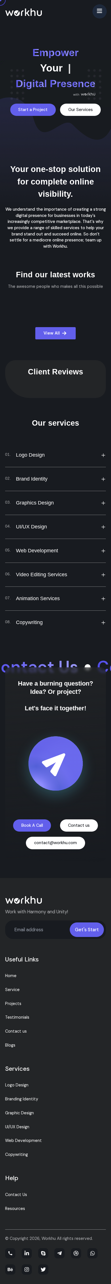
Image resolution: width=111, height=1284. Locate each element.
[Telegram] (59, 1253)
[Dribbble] (76, 1253)
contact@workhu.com (55, 842)
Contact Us (16, 1194)
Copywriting (16, 1154)
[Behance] (10, 1269)
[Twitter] (43, 1269)
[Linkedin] (27, 1253)
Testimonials (17, 1017)
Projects (13, 1003)
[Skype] (43, 1253)
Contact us (79, 825)
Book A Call (32, 825)
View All (52, 333)
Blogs (10, 1045)
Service (12, 989)
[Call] (10, 1253)
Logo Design (16, 1085)
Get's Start (87, 930)
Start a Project (33, 109)
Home (11, 975)
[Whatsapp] (92, 1253)
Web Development (23, 1140)
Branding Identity (21, 1099)
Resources (15, 1208)
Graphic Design (19, 1112)
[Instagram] (27, 1269)
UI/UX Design (17, 1126)
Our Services (80, 109)
